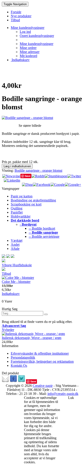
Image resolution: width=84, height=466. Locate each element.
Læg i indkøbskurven (17, 166)
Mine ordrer (28, 48)
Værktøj (16, 240)
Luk (71, 398)
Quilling (16, 208)
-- (43, 232)
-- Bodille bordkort (42, 228)
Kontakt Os (19, 365)
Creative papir (43, 386)
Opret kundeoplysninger (37, 36)
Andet (15, 244)
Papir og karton (21, 196)
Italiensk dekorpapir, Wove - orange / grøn (31, 338)
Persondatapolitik (23, 357)
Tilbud (6, 273)
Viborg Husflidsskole (17, 265)
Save (27, 176)
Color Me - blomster (16, 282)
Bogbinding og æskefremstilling (33, 200)
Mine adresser (29, 52)
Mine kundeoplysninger (36, 44)
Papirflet (17, 212)
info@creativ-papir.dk (62, 394)
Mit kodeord (28, 56)
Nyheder (8, 330)
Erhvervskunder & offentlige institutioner (40, 353)
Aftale (15, 248)
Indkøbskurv (20, 60)
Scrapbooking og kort (26, 204)
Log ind (25, 32)
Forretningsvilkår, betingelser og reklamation (42, 361)
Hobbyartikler (20, 216)
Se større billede (30, 125)
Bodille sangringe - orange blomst (38, 170)
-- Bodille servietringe (44, 236)
